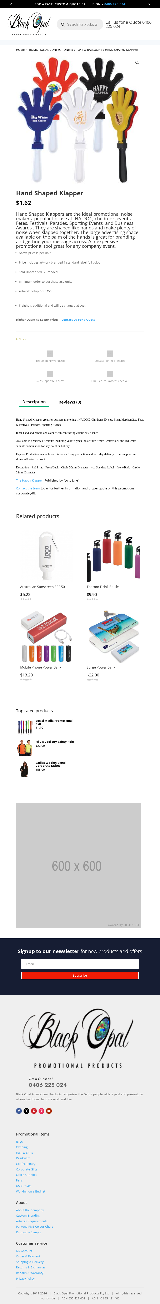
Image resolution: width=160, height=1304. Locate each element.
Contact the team (28, 488)
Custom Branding (28, 1215)
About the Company (30, 1210)
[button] (137, 62)
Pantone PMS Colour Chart (34, 1226)
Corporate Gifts (26, 1169)
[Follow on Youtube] (49, 1111)
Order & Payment (28, 1256)
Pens (19, 1180)
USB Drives (23, 1186)
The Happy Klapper (30, 480)
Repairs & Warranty (29, 1273)
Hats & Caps (24, 1153)
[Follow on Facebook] (19, 1111)
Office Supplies (26, 1175)
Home (20, 50)
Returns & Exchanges (31, 1267)
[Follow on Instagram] (41, 1111)
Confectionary (25, 1164)
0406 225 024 (114, 4)
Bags (19, 1142)
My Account (24, 1251)
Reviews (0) (70, 402)
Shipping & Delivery (30, 1262)
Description (34, 402)
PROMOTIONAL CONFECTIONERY (50, 50)
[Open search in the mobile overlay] (80, 24)
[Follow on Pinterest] (34, 1111)
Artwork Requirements (32, 1221)
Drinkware (23, 1158)
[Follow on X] (26, 1111)
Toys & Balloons (89, 50)
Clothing (22, 1147)
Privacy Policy (25, 1278)
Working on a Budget (30, 1191)
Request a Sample (28, 1232)
